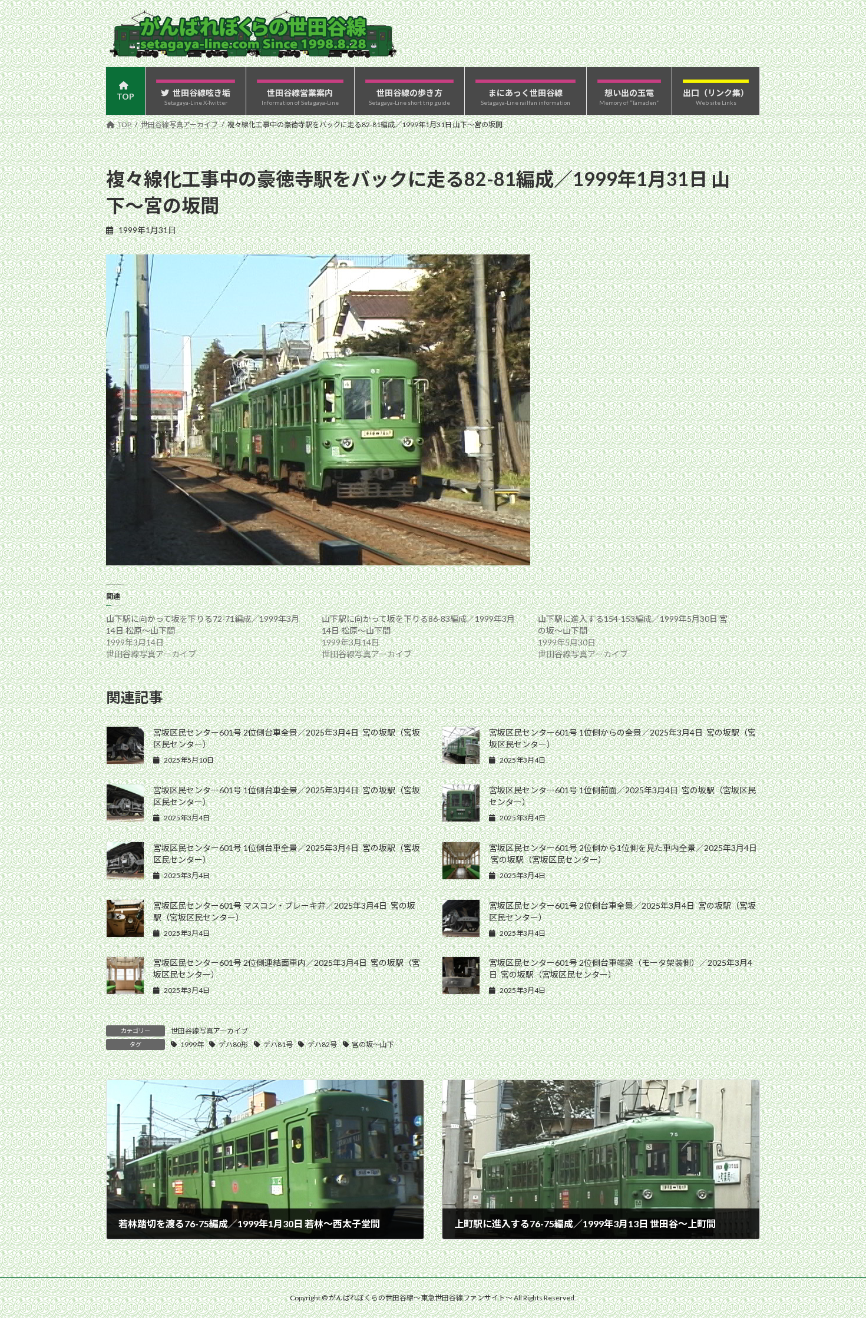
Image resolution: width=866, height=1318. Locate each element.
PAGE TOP (835, 1267)
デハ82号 (322, 1044)
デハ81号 (278, 1044)
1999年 (192, 1044)
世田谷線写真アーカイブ (209, 1030)
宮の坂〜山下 (373, 1044)
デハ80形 (233, 1044)
